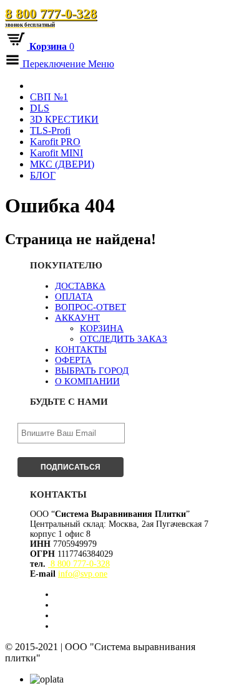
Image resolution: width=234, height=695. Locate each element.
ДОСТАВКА (80, 286)
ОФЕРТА (73, 360)
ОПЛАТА (74, 296)
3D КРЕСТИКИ (64, 119)
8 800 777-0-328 (51, 17)
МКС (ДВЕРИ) (62, 164)
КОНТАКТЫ (81, 349)
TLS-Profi (50, 130)
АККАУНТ (77, 318)
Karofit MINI (56, 153)
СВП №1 (49, 97)
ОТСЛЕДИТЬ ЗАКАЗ (123, 339)
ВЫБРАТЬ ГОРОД (92, 371)
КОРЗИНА (102, 328)
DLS (39, 108)
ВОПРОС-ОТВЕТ (90, 307)
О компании (87, 381)
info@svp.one (82, 574)
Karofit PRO (55, 141)
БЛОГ (43, 175)
